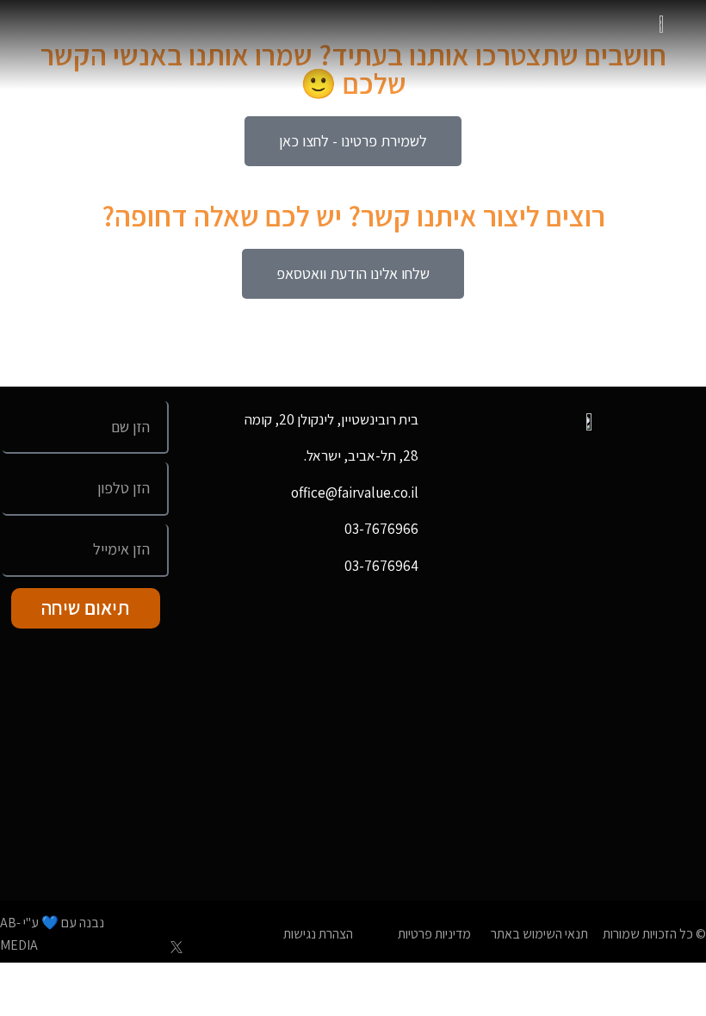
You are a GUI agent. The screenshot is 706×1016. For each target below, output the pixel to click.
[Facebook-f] (204, 916)
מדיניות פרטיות (434, 934)
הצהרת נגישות (318, 934)
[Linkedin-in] (148, 916)
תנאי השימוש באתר (539, 934)
